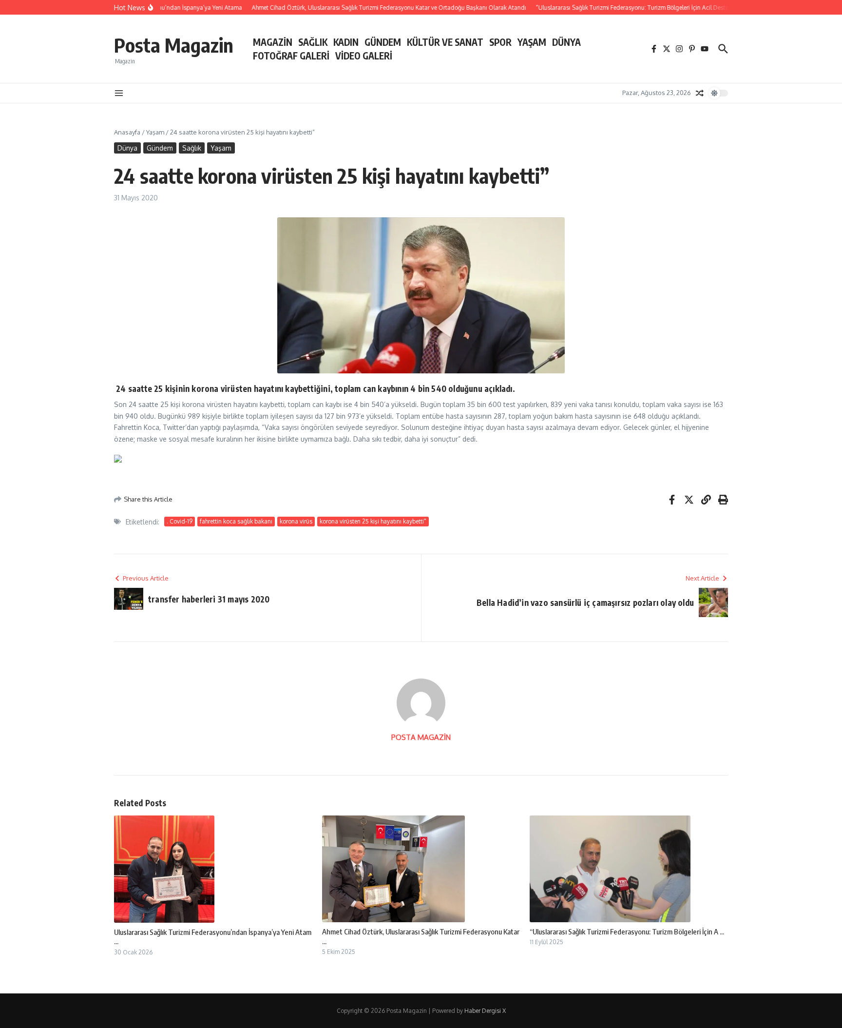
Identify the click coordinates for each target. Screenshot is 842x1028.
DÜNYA (566, 42)
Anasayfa (127, 132)
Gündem (160, 148)
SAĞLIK (312, 42)
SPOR (500, 42)
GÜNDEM (382, 42)
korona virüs (296, 521)
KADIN (346, 42)
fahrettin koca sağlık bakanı (236, 521)
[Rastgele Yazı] (700, 93)
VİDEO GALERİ (363, 55)
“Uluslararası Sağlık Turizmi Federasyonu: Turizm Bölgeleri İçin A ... (627, 931)
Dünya (127, 148)
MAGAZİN (272, 42)
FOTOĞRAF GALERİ (291, 55)
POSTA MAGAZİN (421, 737)
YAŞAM (531, 42)
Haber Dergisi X (485, 1010)
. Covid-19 (179, 521)
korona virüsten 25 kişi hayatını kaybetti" (373, 521)
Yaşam (155, 132)
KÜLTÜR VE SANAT (445, 42)
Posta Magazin (173, 45)
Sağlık (191, 148)
